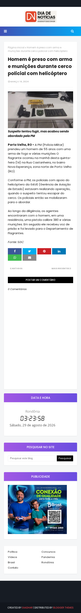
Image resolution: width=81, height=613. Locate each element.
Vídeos (12, 557)
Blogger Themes (63, 607)
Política (12, 552)
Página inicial (16, 47)
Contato (13, 568)
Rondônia (47, 562)
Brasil (11, 562)
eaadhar (27, 607)
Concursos (48, 552)
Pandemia (48, 557)
